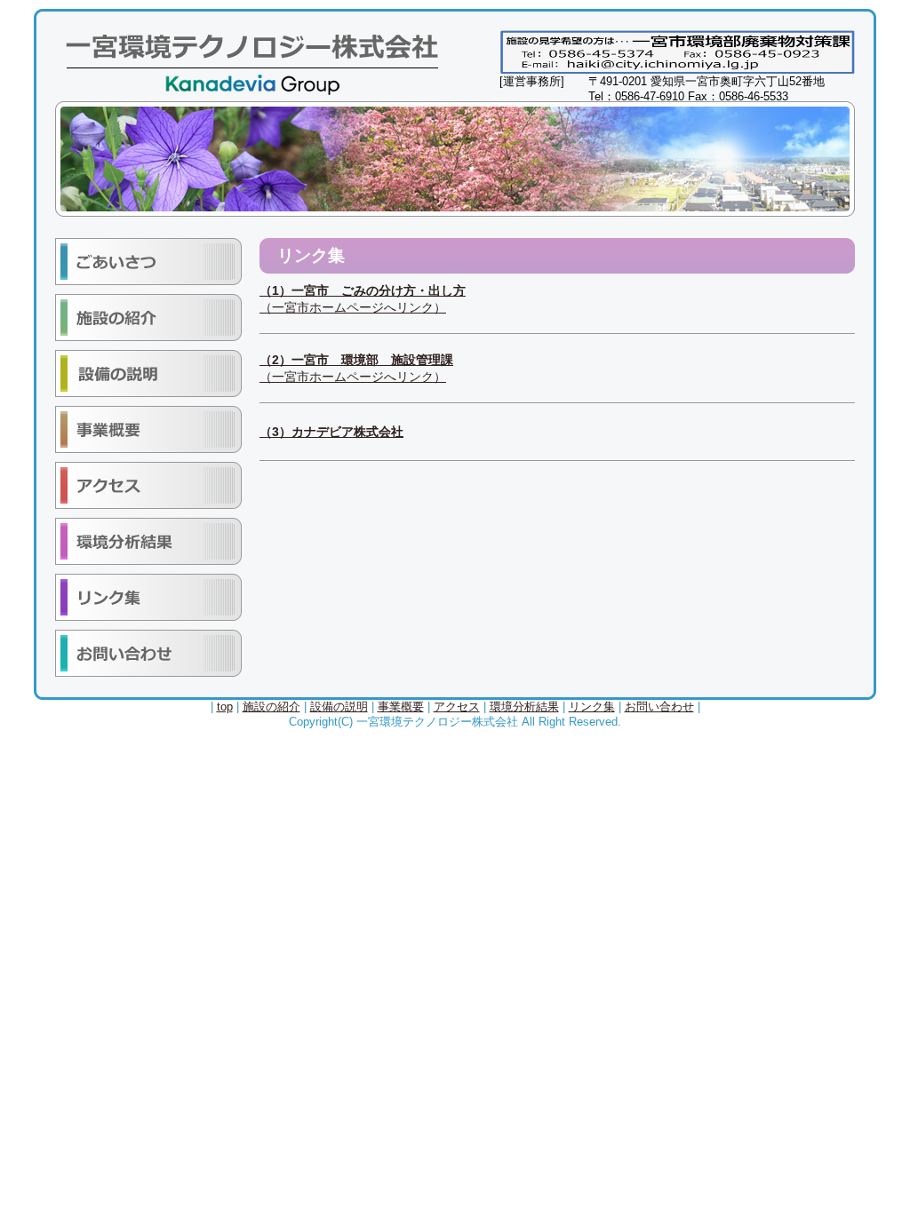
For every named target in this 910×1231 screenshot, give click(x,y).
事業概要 (401, 706)
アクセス (457, 706)
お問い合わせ (659, 706)
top (225, 706)
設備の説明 (339, 706)
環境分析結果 (524, 706)
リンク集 (592, 706)
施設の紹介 (271, 706)
